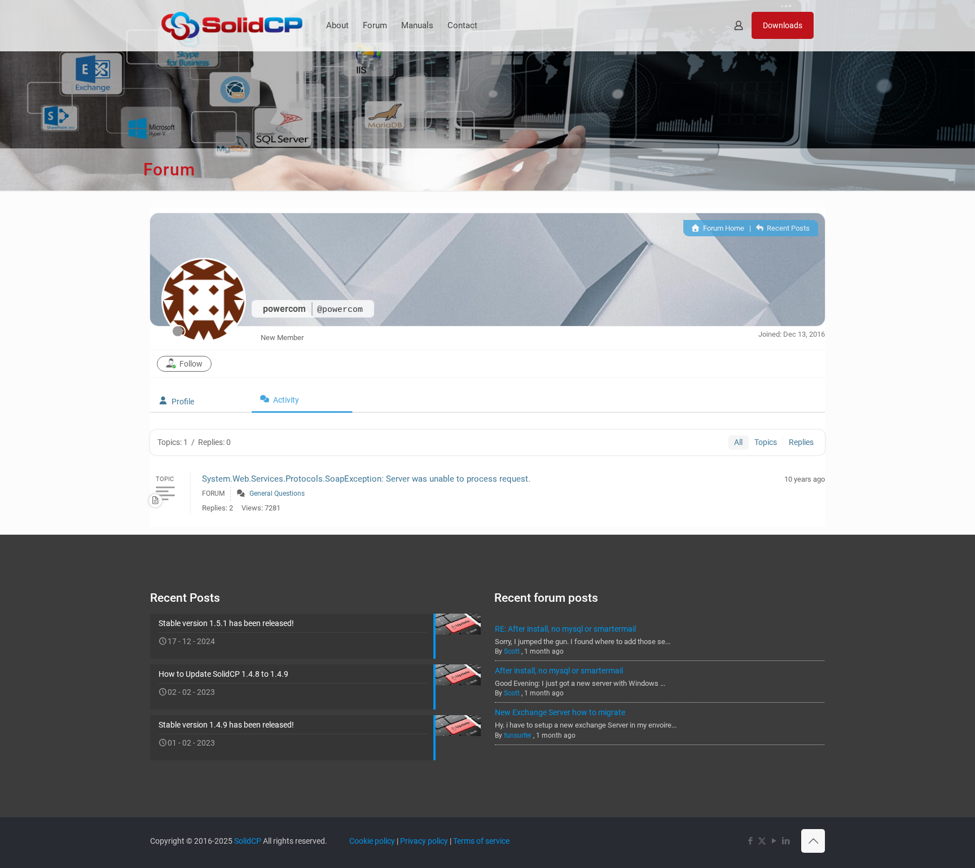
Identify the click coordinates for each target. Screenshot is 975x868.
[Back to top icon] (813, 841)
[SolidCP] (231, 25)
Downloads (782, 25)
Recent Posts (787, 228)
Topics (765, 442)
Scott (512, 651)
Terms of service (481, 840)
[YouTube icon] (774, 841)
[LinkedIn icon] (785, 841)
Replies (801, 442)
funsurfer (518, 735)
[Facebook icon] (750, 841)
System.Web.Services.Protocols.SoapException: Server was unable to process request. (366, 479)
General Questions (277, 493)
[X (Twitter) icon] (762, 841)
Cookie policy (372, 840)
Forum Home (722, 228)
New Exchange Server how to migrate (560, 712)
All (738, 442)
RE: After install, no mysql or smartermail (565, 628)
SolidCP (247, 840)
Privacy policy (424, 840)
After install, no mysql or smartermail (559, 670)
